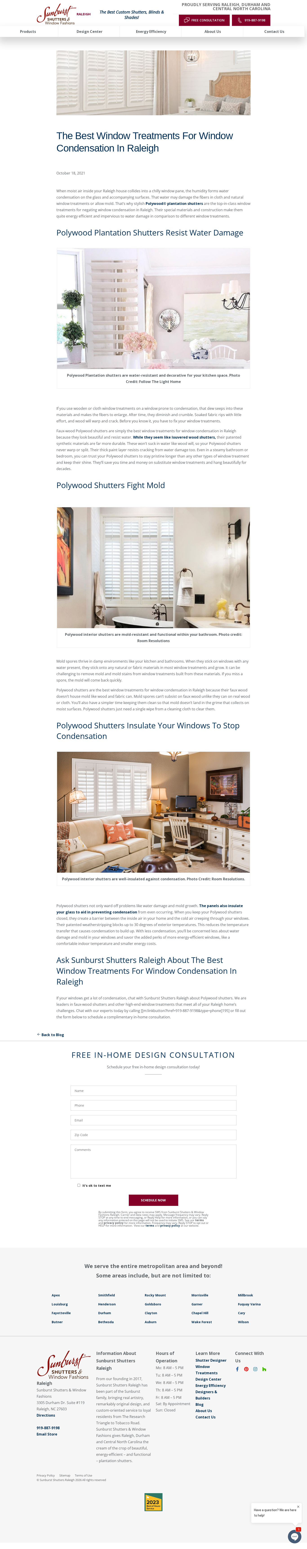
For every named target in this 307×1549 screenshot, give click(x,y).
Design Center (208, 1379)
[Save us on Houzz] (264, 1370)
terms (199, 1220)
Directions (46, 1415)
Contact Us (206, 1417)
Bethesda (106, 1322)
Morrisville (199, 1295)
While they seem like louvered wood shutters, (174, 437)
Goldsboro (153, 1304)
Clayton (151, 1313)
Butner (57, 1322)
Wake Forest (201, 1322)
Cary (241, 1313)
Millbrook (245, 1295)
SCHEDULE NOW (153, 1200)
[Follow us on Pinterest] (246, 1370)
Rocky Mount (155, 1295)
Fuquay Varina (249, 1304)
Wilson (243, 1322)
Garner (196, 1304)
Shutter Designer (211, 1360)
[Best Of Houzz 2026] (153, 1502)
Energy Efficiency (211, 1385)
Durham (104, 1313)
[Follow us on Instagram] (255, 1370)
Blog (200, 1404)
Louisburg (60, 1304)
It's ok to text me (96, 1185)
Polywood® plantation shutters (174, 203)
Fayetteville (61, 1313)
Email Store (47, 1434)
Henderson (107, 1304)
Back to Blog (53, 1034)
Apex (56, 1295)
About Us (204, 1410)
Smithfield (106, 1295)
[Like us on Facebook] (237, 1370)
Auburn (150, 1322)
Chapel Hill (199, 1313)
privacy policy (114, 1223)
